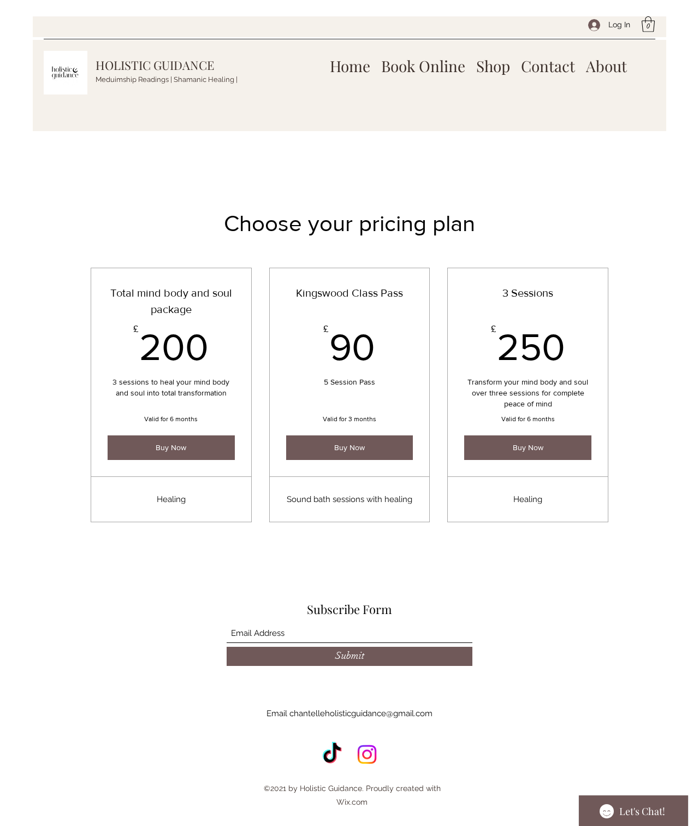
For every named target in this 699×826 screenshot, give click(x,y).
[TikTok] (332, 754)
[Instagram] (367, 754)
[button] (648, 24)
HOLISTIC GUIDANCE (155, 65)
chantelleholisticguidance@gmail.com (361, 713)
